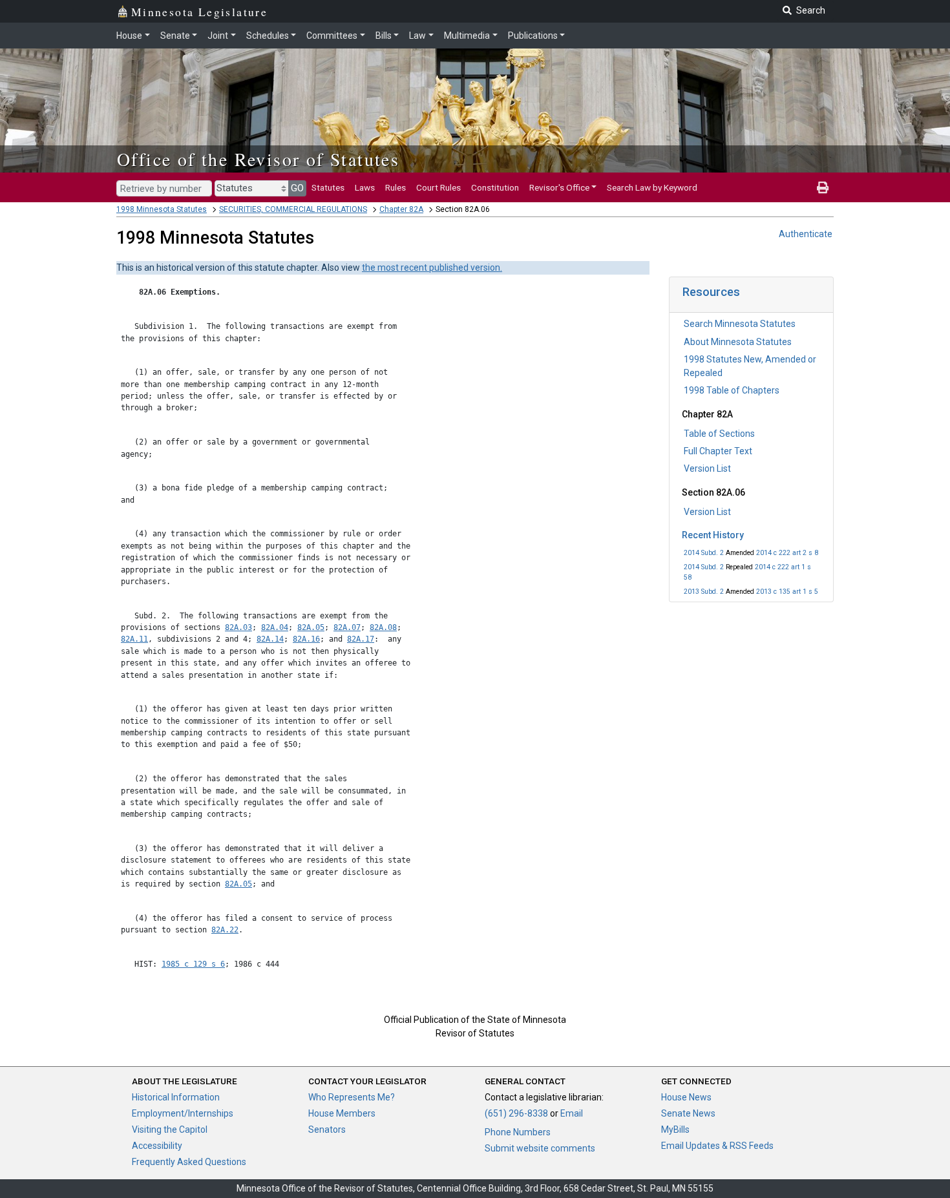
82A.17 (360, 639)
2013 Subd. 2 (704, 591)
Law (417, 35)
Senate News (688, 1113)
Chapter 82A (401, 209)
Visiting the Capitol (169, 1129)
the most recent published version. (432, 267)
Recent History (713, 535)
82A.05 (310, 627)
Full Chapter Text (718, 451)
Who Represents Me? (351, 1097)
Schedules (267, 35)
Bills (383, 35)
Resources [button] (711, 292)
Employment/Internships (182, 1113)
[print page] (823, 187)
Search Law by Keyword (652, 187)
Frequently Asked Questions (189, 1162)
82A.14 (270, 639)
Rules (395, 187)
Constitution (495, 187)
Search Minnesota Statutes (740, 324)
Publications (533, 35)
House (129, 35)
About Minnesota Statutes (738, 342)
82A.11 (134, 639)
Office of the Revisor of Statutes (258, 159)
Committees (331, 35)
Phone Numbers (518, 1132)
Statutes (327, 187)
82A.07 (347, 627)
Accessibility (157, 1145)
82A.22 (224, 929)
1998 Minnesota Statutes (161, 209)
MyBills (675, 1129)
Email (571, 1113)
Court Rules (438, 187)
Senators (327, 1129)
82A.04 (274, 627)
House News (686, 1097)
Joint (217, 35)
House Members (341, 1113)
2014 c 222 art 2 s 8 (787, 553)
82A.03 (238, 627)
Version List (707, 468)
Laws (365, 187)
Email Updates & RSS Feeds (717, 1145)
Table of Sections (719, 433)
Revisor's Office (559, 187)
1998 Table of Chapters (731, 390)
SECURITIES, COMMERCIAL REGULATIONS (293, 209)
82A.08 (383, 627)
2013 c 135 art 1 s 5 (787, 591)
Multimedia (467, 35)
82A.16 (306, 639)
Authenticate (805, 234)
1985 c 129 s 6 (193, 964)
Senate (175, 35)
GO (297, 188)
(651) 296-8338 (516, 1113)
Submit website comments (540, 1148)
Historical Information (176, 1097)
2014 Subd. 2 (704, 553)
